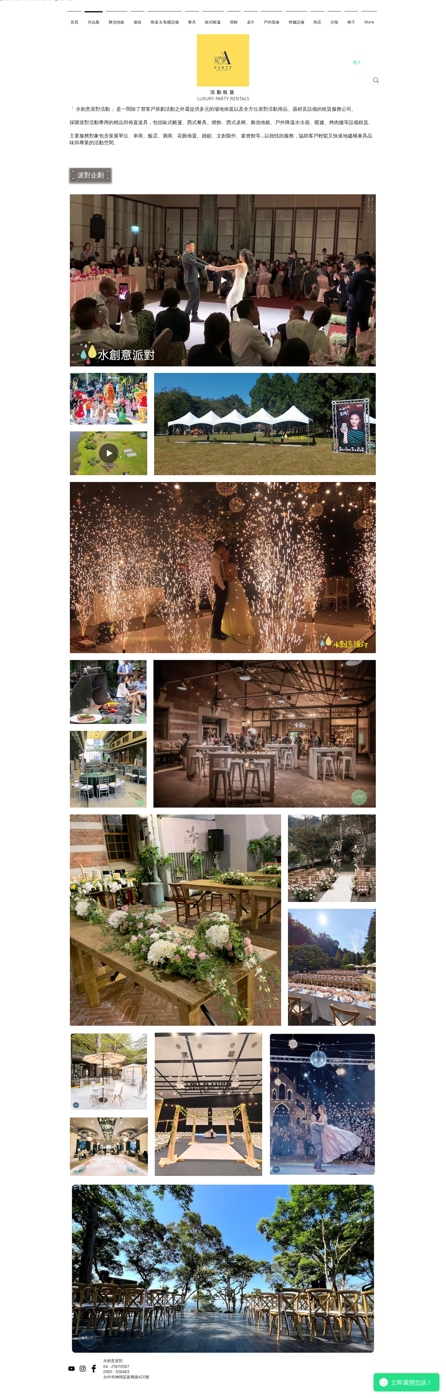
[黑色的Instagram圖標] (83, 1369)
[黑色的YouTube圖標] (71, 1369)
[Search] (376, 80)
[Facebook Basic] (94, 1369)
